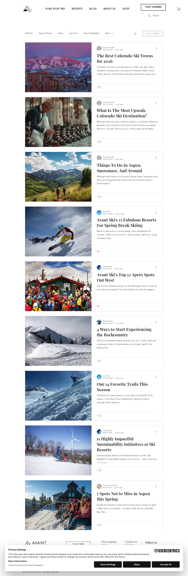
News (60, 33)
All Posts (29, 33)
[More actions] (157, 48)
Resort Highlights (92, 33)
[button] (55, 9)
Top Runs (73, 33)
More (107, 33)
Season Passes (45, 33)
